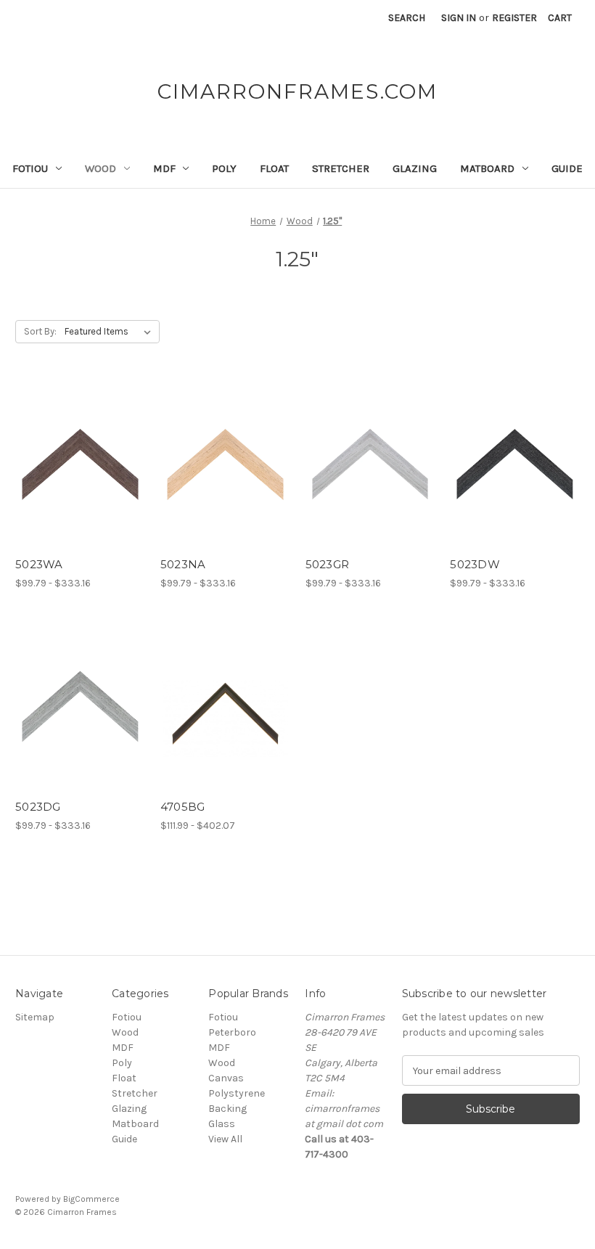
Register (514, 18)
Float (274, 168)
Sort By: (40, 331)
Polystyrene (236, 1093)
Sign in (458, 18)
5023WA (39, 564)
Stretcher (340, 168)
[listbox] (110, 332)
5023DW (475, 564)
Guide (567, 168)
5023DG (38, 807)
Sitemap (34, 1017)
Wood (100, 168)
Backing (227, 1108)
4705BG (182, 807)
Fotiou (30, 168)
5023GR (327, 564)
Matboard (487, 168)
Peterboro (232, 1032)
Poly (224, 168)
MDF (164, 168)
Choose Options (79, 476)
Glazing (415, 168)
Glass (221, 1124)
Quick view (67, 450)
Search (406, 18)
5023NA (183, 564)
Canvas (226, 1078)
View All (225, 1139)
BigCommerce (91, 1199)
